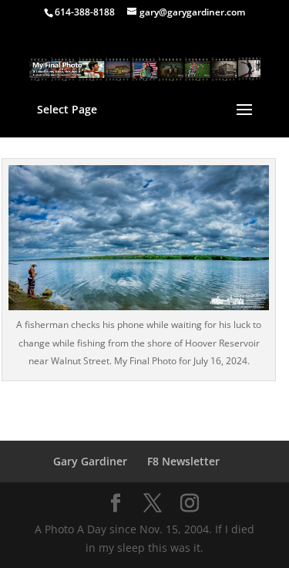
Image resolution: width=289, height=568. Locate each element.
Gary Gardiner (90, 461)
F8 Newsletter (183, 461)
